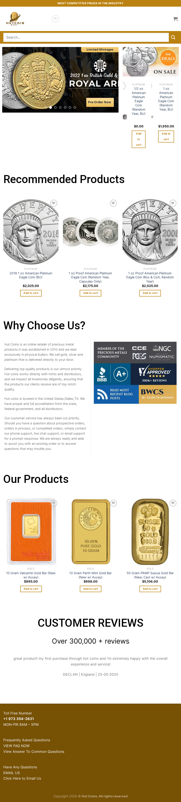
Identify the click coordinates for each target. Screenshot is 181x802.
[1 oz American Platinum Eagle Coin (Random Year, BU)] (152, 117)
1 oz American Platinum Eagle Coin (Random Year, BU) (166, 99)
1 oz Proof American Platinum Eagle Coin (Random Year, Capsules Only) (90, 277)
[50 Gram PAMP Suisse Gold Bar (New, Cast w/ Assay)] (150, 532)
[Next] (111, 79)
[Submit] (173, 37)
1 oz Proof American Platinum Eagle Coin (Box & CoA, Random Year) (150, 277)
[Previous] (10, 79)
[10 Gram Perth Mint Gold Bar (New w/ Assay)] (90, 532)
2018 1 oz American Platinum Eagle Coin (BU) (30, 275)
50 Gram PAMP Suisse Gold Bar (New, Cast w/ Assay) (149, 575)
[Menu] (55, 18)
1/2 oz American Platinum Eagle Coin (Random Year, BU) (139, 101)
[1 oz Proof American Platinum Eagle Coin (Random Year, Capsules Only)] (90, 232)
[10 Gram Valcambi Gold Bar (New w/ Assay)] (30, 532)
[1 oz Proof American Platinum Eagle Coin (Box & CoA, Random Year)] (150, 232)
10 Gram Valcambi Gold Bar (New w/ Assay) (31, 575)
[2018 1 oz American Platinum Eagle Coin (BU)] (30, 232)
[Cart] (175, 19)
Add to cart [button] (138, 139)
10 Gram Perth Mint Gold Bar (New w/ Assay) (90, 575)
